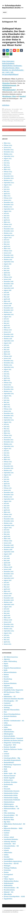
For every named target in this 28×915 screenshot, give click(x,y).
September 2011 (8, 472)
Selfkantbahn (8, 852)
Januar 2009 (7, 543)
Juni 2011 (6, 479)
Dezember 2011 (8, 466)
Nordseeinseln (8, 784)
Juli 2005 (6, 635)
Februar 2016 (8, 356)
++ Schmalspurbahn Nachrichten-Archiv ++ (12, 6)
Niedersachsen (6, 112)
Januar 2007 (7, 595)
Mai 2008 (6, 560)
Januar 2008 (7, 569)
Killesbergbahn (8, 734)
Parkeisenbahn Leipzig (11, 797)
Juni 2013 (6, 426)
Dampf (4, 114)
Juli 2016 (6, 345)
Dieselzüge (5, 115)
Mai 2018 (6, 297)
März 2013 (7, 433)
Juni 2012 (6, 453)
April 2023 (7, 167)
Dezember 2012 (8, 439)
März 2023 (7, 169)
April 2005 (7, 642)
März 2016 (7, 354)
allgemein (7, 659)
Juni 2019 (6, 268)
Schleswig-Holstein (10, 841)
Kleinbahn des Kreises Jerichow (13, 740)
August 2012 (7, 448)
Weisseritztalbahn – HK (11, 887)
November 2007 (9, 574)
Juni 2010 (6, 505)
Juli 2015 (6, 371)
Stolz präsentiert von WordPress (10, 912)
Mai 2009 (7, 534)
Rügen (6, 826)
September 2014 (9, 393)
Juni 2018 (6, 294)
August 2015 (7, 369)
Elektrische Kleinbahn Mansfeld (13, 699)
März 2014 (7, 407)
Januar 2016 (7, 358)
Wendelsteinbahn (9, 890)
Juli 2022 (6, 187)
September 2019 (9, 261)
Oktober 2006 (8, 602)
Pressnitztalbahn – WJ (11, 815)
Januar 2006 (7, 622)
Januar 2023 (7, 174)
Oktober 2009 (8, 523)
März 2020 (7, 248)
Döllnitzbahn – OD (9, 696)
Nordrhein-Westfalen (10, 782)
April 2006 (7, 615)
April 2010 (7, 510)
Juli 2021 (6, 213)
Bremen (6, 681)
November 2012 (8, 442)
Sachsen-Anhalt (9, 837)
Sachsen (6, 835)
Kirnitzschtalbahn (9, 736)
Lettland (6, 753)
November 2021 (8, 204)
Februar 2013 (8, 435)
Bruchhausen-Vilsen (9, 96)
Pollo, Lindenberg (9, 813)
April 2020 (7, 246)
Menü (4, 12)
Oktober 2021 (8, 207)
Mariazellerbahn (9, 762)
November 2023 (9, 152)
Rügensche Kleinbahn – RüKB (13, 828)
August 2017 (7, 316)
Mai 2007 (6, 587)
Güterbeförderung (13, 117)
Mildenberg (7, 767)
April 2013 (7, 431)
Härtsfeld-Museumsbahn (11, 709)
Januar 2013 (7, 437)
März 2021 (7, 222)
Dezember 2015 (8, 360)
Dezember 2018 (8, 281)
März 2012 (7, 459)
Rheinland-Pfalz (9, 819)
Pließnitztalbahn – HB (11, 806)
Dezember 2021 (8, 202)
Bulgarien (7, 685)
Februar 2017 (8, 330)
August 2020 (8, 237)
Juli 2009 (6, 530)
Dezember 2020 (8, 229)
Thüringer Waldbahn (10, 868)
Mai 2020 (6, 244)
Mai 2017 (6, 323)
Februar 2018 (8, 303)
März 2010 (7, 512)
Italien (6, 727)
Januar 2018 (7, 305)
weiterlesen (5, 105)
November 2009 (9, 521)
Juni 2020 (7, 242)
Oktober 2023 (8, 154)
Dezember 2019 (8, 255)
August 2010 (7, 501)
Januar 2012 (7, 464)
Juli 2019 (6, 266)
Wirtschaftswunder (18, 120)
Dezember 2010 (8, 492)
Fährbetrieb (5, 117)
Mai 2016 (6, 349)
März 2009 (7, 538)
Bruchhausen (19, 112)
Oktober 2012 (8, 444)
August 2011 (7, 475)
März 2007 (7, 591)
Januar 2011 (7, 490)
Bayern (6, 663)
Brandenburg (8, 679)
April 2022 (7, 193)
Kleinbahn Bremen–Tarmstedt (13, 738)
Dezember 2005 (8, 624)
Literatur (6, 756)
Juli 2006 (6, 609)
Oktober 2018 (8, 286)
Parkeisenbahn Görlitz (11, 795)
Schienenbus (21, 119)
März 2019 (7, 275)
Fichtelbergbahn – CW (11, 701)
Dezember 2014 (8, 387)
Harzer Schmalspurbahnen (12, 714)
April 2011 (7, 483)
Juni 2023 (7, 163)
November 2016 (8, 336)
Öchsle (6, 786)
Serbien (6, 855)
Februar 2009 (8, 541)
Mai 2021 (6, 218)
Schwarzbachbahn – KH (11, 846)
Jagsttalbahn (8, 729)
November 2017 (8, 310)
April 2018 (7, 299)
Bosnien (6, 677)
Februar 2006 (8, 620)
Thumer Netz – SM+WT (11, 863)
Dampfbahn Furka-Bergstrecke (13, 690)
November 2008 (9, 547)
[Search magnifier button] (24, 130)
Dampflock (9, 114)
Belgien (6, 666)
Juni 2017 (6, 321)
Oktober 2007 (8, 576)
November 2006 (9, 600)
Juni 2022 (7, 189)
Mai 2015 (6, 376)
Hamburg (7, 707)
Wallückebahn (8, 885)
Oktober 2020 (8, 233)
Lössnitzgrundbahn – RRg (12, 758)
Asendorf (23, 96)
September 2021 (9, 209)
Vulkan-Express (9, 879)
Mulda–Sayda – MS (10, 773)
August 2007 (7, 580)
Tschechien (7, 870)
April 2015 (7, 378)
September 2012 (9, 446)
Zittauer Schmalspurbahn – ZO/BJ (14, 896)
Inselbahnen (8, 725)
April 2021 (7, 220)
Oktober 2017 (8, 312)
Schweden (7, 848)
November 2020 (9, 231)
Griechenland (8, 705)
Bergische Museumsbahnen (12, 668)
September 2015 (9, 367)
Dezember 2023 (8, 149)
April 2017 (7, 325)
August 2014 (7, 396)
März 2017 (7, 327)
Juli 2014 (6, 398)
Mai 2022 (6, 191)
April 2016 (7, 352)
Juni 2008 (7, 558)
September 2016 (9, 341)
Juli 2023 (6, 160)
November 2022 (9, 178)
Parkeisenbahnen (9, 802)
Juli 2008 (6, 556)
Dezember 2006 (9, 598)
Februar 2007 (8, 593)
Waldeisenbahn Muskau (11, 881)
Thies (5, 120)
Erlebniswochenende (9, 85)
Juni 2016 (6, 347)
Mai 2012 (6, 455)
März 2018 (7, 301)
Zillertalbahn (8, 894)
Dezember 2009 (9, 519)
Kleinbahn (6, 87)
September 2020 (9, 235)
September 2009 (9, 525)
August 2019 (7, 264)
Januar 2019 (7, 279)
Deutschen (6, 83)
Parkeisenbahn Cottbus (11, 793)
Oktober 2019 (8, 259)
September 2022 (9, 182)
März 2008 (7, 565)
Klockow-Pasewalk (9, 747)
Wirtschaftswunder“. (9, 90)
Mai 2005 (6, 639)
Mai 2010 (6, 508)
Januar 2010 (7, 516)
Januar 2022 (7, 200)
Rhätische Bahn (8, 817)
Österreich (7, 789)
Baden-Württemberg (10, 661)
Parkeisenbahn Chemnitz (11, 791)
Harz (5, 712)
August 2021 (7, 211)
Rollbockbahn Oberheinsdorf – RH (14, 824)
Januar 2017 (7, 332)
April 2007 (7, 589)
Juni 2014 (6, 400)
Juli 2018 (6, 292)
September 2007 (9, 578)
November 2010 (8, 494)
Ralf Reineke (7, 109)
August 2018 (7, 290)
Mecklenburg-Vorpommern (12, 764)
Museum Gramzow (9, 775)
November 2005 (9, 626)
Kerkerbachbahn (9, 731)
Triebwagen (10, 120)
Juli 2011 (6, 477)
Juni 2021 (6, 215)
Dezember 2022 (8, 176)
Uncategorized (8, 874)
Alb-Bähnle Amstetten (11, 657)
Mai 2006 (7, 613)
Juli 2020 (6, 240)
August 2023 (7, 158)
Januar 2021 (7, 226)
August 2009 (8, 527)
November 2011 (8, 468)
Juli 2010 (6, 503)
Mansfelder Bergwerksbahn (12, 760)
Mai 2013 (6, 428)
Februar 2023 (8, 171)
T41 (3, 120)
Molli (5, 769)
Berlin (5, 670)
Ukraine (6, 872)
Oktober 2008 (8, 549)
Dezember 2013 (8, 413)
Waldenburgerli (8, 883)
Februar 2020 (8, 251)
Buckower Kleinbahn (10, 683)
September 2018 (9, 288)
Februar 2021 (8, 224)
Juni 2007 (7, 584)
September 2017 (9, 314)
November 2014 (8, 389)
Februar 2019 (8, 277)
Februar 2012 (8, 461)
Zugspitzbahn (8, 898)
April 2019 (7, 272)
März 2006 (7, 617)
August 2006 (8, 606)
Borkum (6, 674)
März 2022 (7, 196)
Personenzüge (14, 119)
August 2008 (8, 554)
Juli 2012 (6, 450)
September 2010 (9, 499)
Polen (5, 811)
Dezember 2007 (8, 571)
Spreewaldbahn (8, 859)
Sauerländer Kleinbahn (11, 839)
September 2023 (9, 156)
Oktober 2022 (8, 180)
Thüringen (7, 866)
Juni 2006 (7, 611)
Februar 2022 (8, 198)
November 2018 (8, 283)
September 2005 (9, 631)
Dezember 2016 (8, 334)
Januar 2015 (7, 385)
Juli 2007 (6, 582)
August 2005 (8, 633)
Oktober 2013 (8, 417)
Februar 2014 (8, 409)
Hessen (6, 718)
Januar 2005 (7, 644)
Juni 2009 (7, 532)
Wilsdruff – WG (8, 892)
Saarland (6, 833)
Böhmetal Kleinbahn (10, 672)
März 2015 (7, 380)
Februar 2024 (8, 145)
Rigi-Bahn (7, 822)
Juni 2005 (7, 637)
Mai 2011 (6, 481)
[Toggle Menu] (24, 905)
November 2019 (8, 257)
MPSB (5, 771)
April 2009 (7, 536)
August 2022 (8, 185)
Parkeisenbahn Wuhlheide (12, 800)
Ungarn (6, 876)
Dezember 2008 (8, 545)
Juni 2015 (6, 374)
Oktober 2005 (8, 628)
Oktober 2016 (8, 338)
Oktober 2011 (8, 470)
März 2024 (7, 143)
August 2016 (7, 343)
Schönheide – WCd (9, 844)
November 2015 (8, 363)
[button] (4, 50)
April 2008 (7, 563)
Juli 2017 (6, 319)
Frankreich (7, 703)
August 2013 (7, 422)
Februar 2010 (8, 514)
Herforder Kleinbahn (10, 716)
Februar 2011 (8, 488)
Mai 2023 (6, 165)
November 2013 (8, 415)
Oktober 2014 (8, 391)
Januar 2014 (7, 411)
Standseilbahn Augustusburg (13, 861)
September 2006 (9, 604)
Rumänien (7, 830)
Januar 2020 (7, 253)
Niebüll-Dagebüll (9, 778)
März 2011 (7, 486)
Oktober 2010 (8, 497)
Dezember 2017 (8, 308)
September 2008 (9, 552)
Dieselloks (21, 114)
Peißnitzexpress (9, 804)
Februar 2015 (8, 382)
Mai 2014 (6, 402)
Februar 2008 (8, 567)
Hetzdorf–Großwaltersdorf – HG (14, 720)
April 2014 (7, 404)
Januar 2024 (7, 147)
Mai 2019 (6, 270)
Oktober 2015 (8, 365)
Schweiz (6, 850)
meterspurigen (6, 119)
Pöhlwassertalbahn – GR (11, 808)
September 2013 (9, 420)
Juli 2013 (6, 424)
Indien (6, 723)
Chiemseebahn (8, 688)
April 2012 (7, 457)
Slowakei (6, 857)
